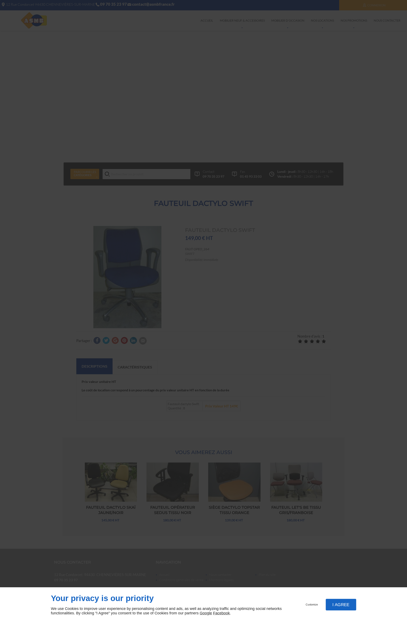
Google (206, 613)
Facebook (221, 613)
